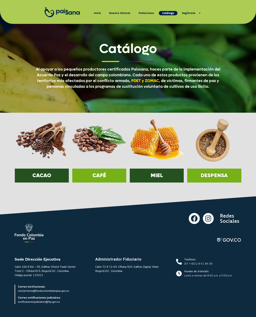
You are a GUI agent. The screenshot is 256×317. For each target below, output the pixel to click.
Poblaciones (146, 13)
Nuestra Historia (119, 13)
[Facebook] (194, 218)
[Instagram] (208, 218)
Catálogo (168, 13)
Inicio (97, 13)
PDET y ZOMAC (145, 80)
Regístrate (188, 13)
